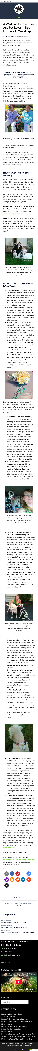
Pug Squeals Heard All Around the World (14, 927)
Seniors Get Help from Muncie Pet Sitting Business (19, 1036)
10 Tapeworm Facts (8, 1016)
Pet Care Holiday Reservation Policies (14, 1026)
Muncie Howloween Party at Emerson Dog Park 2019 (18, 932)
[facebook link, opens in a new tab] (15, 1049)
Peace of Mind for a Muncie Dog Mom (14, 1019)
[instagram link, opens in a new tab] (19, 1049)
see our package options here (13, 214)
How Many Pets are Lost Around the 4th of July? (18, 1034)
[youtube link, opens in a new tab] (22, 1049)
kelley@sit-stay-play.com (13, 955)
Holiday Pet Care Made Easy (11, 1029)
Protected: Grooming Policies (11, 1014)
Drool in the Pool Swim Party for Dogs (13, 922)
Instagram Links (19, 898)
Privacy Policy (6, 962)
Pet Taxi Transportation (9, 1031)
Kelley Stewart (9, 36)
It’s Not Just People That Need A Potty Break (17, 1039)
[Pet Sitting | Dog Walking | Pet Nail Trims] (19, 9)
